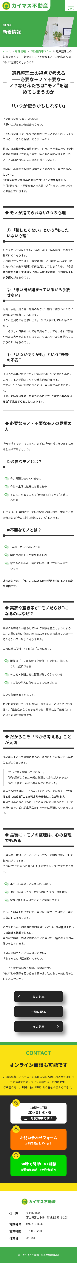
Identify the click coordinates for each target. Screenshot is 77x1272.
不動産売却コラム (40, 51)
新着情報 (20, 51)
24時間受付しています (38, 1140)
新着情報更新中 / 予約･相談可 (38, 1166)
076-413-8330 (34, 1224)
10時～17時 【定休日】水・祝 (38, 1112)
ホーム (7, 51)
